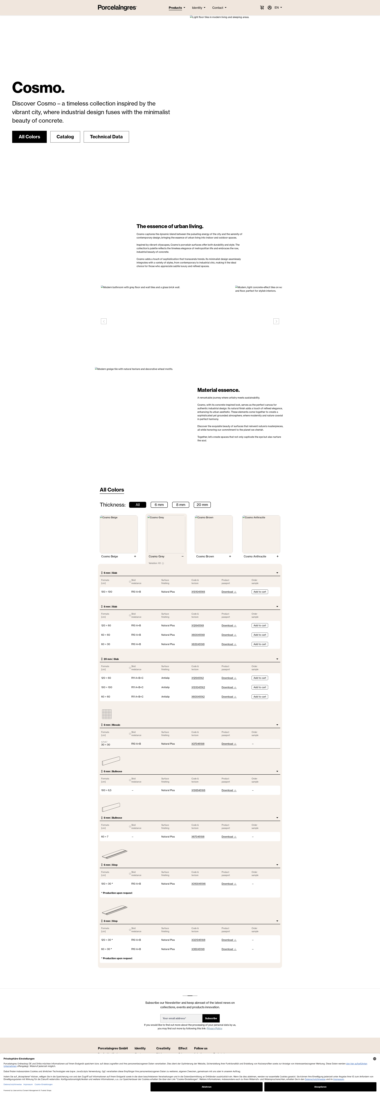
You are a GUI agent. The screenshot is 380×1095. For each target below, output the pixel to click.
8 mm (180, 505)
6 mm (159, 505)
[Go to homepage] (117, 7)
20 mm (202, 505)
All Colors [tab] (112, 489)
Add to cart (260, 591)
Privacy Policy (214, 1028)
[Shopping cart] (262, 7)
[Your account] (269, 7)
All (138, 505)
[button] (29, 137)
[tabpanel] (190, 735)
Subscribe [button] (211, 1018)
